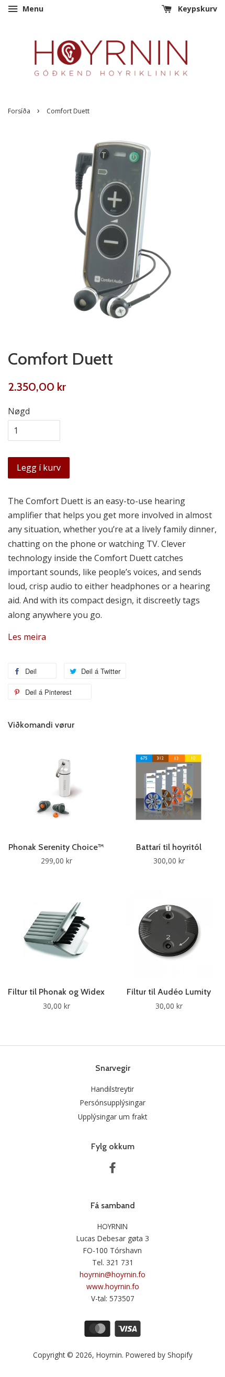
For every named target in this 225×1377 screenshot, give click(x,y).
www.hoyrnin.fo (112, 1286)
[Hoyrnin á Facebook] (112, 1169)
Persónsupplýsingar (112, 1102)
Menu (31, 9)
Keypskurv (196, 9)
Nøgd (19, 411)
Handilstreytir (112, 1089)
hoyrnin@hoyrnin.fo (112, 1274)
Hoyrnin (109, 1355)
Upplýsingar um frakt (112, 1117)
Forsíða (19, 111)
